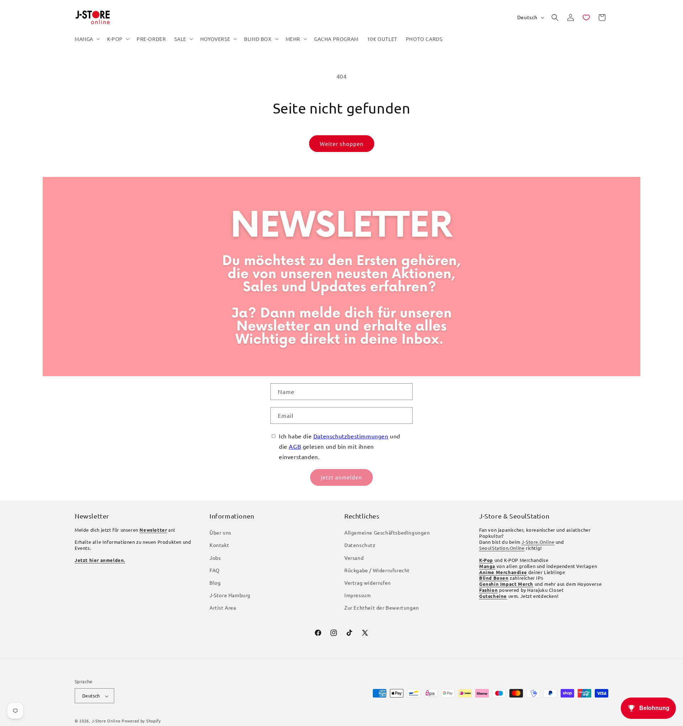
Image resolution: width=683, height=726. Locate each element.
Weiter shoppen (342, 143)
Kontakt (219, 545)
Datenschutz (360, 545)
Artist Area (223, 608)
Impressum (357, 595)
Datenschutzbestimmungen (350, 436)
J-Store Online (106, 721)
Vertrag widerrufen (367, 583)
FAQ (215, 570)
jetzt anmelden (341, 477)
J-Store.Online (537, 542)
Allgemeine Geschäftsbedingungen (387, 533)
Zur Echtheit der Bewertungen (381, 608)
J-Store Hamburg (230, 595)
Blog (215, 583)
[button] (86, 38)
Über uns (220, 533)
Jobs (215, 557)
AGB (295, 446)
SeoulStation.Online (501, 548)
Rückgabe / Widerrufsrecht (377, 570)
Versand (354, 557)
